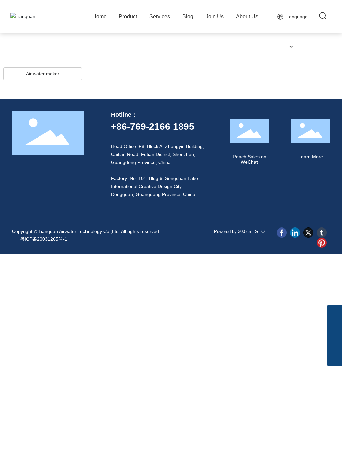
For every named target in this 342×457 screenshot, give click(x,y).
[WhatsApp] (334, 313)
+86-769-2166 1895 (152, 126)
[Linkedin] (295, 232)
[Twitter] (308, 232)
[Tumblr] (322, 232)
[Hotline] (334, 328)
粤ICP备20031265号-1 (43, 239)
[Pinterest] (322, 243)
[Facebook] (282, 232)
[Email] (334, 343)
